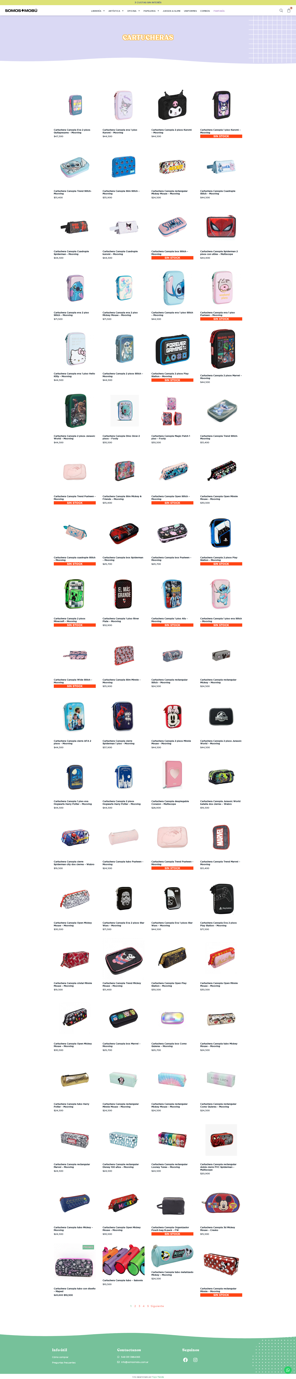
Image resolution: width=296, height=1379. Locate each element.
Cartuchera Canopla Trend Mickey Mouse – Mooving (122, 984)
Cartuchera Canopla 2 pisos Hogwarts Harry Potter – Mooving (122, 802)
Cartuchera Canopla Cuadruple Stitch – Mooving (217, 192)
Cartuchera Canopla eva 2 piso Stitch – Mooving (71, 314)
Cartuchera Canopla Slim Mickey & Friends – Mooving (122, 497)
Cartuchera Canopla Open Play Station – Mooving (169, 984)
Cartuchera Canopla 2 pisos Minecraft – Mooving (69, 620)
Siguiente (157, 1306)
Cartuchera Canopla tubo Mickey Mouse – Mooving (218, 1045)
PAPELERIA (150, 11)
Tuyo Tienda (158, 1377)
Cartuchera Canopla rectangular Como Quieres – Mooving (218, 1105)
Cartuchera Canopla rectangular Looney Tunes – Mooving (169, 1165)
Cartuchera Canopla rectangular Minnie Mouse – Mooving (121, 1105)
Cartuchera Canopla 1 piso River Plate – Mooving (121, 620)
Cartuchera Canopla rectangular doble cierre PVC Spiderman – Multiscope (218, 1167)
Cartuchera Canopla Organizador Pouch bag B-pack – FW (170, 1228)
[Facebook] (185, 1360)
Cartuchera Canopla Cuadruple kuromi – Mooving (120, 252)
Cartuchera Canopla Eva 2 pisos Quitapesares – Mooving (72, 131)
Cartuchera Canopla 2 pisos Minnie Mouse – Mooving (171, 742)
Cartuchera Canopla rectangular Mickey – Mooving (218, 681)
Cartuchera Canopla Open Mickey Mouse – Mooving (73, 924)
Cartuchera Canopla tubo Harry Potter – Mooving (71, 1105)
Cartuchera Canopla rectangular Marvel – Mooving (72, 1165)
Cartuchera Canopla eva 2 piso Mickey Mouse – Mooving (120, 314)
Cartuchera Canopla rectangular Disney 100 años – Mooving (121, 1165)
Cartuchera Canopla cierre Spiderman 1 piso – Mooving (118, 742)
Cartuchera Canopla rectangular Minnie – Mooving (218, 1290)
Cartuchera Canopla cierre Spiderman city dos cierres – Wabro (74, 863)
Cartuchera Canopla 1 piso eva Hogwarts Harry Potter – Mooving (73, 802)
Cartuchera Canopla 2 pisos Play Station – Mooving (170, 375)
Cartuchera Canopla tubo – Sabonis (123, 1280)
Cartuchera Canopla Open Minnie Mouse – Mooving (219, 497)
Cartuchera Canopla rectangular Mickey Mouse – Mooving (169, 192)
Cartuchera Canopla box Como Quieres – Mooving (169, 1045)
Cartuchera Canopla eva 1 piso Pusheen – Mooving (217, 314)
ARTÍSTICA (114, 11)
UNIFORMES (190, 11)
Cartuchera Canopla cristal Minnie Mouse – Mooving (73, 984)
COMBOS (205, 11)
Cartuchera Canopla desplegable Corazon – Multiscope (170, 802)
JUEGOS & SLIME (172, 11)
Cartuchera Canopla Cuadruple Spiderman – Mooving (71, 252)
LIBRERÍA (96, 11)
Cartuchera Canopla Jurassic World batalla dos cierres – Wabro (220, 802)
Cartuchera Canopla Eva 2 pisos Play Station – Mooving (218, 924)
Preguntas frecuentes (64, 1362)
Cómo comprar (60, 1357)
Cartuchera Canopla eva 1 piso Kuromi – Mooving (120, 131)
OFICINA (131, 11)
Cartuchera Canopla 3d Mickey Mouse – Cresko (217, 1228)
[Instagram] (195, 1360)
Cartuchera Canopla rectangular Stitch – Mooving (169, 681)
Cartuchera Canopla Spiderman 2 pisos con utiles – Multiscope (219, 252)
